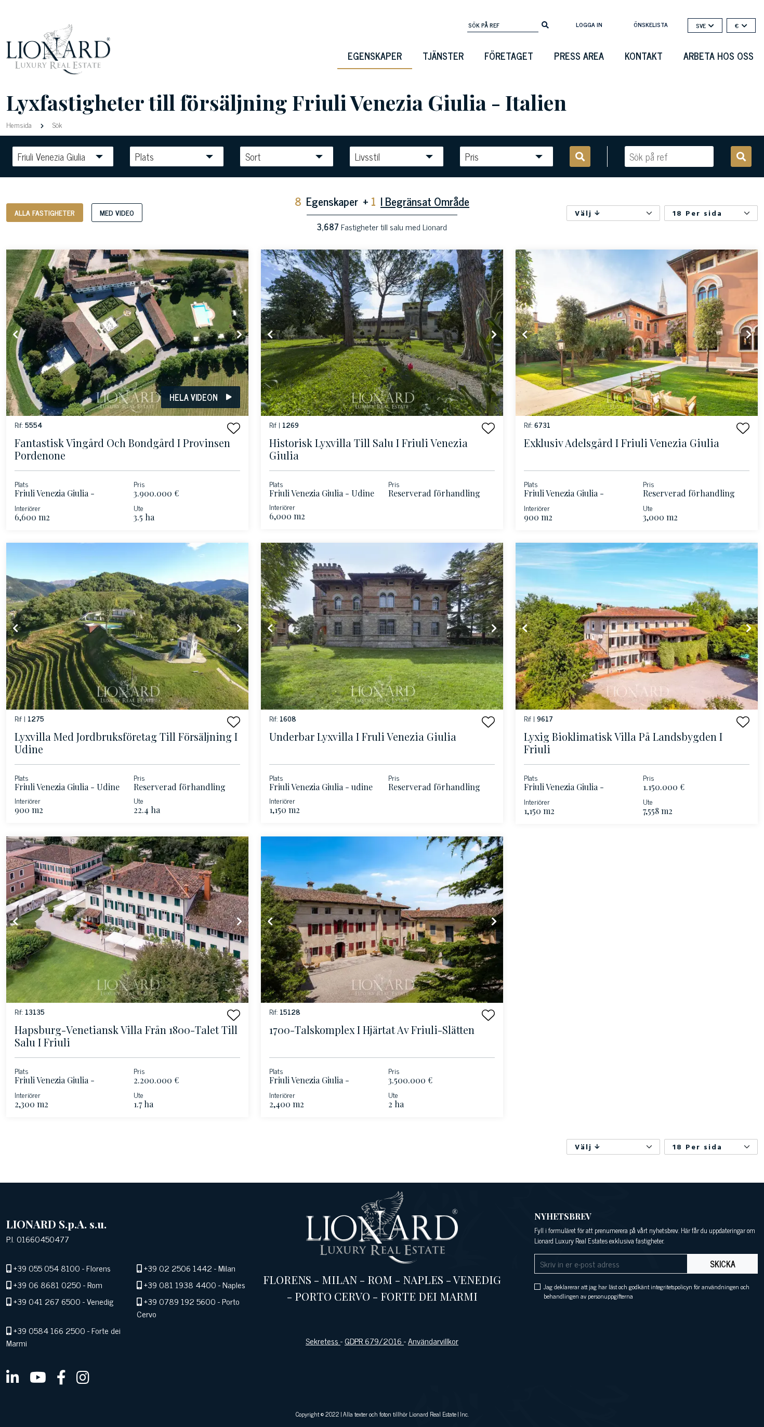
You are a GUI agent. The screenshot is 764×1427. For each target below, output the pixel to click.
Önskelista (651, 24)
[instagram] (82, 1377)
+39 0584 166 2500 (49, 1330)
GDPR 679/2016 (374, 1340)
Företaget (508, 55)
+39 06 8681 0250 (47, 1284)
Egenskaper (375, 55)
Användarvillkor (433, 1340)
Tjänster (443, 55)
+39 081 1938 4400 (180, 1284)
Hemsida (20, 124)
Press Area (579, 55)
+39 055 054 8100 (46, 1268)
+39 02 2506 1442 (178, 1268)
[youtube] (38, 1377)
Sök (56, 124)
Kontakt (644, 55)
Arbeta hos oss (718, 55)
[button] (233, 428)
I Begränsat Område (424, 201)
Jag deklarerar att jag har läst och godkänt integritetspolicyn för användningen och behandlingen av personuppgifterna (646, 1291)
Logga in (589, 24)
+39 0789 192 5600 (180, 1301)
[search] (545, 24)
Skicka (722, 1264)
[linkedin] (12, 1377)
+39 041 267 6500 (47, 1301)
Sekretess (323, 1340)
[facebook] (61, 1377)
